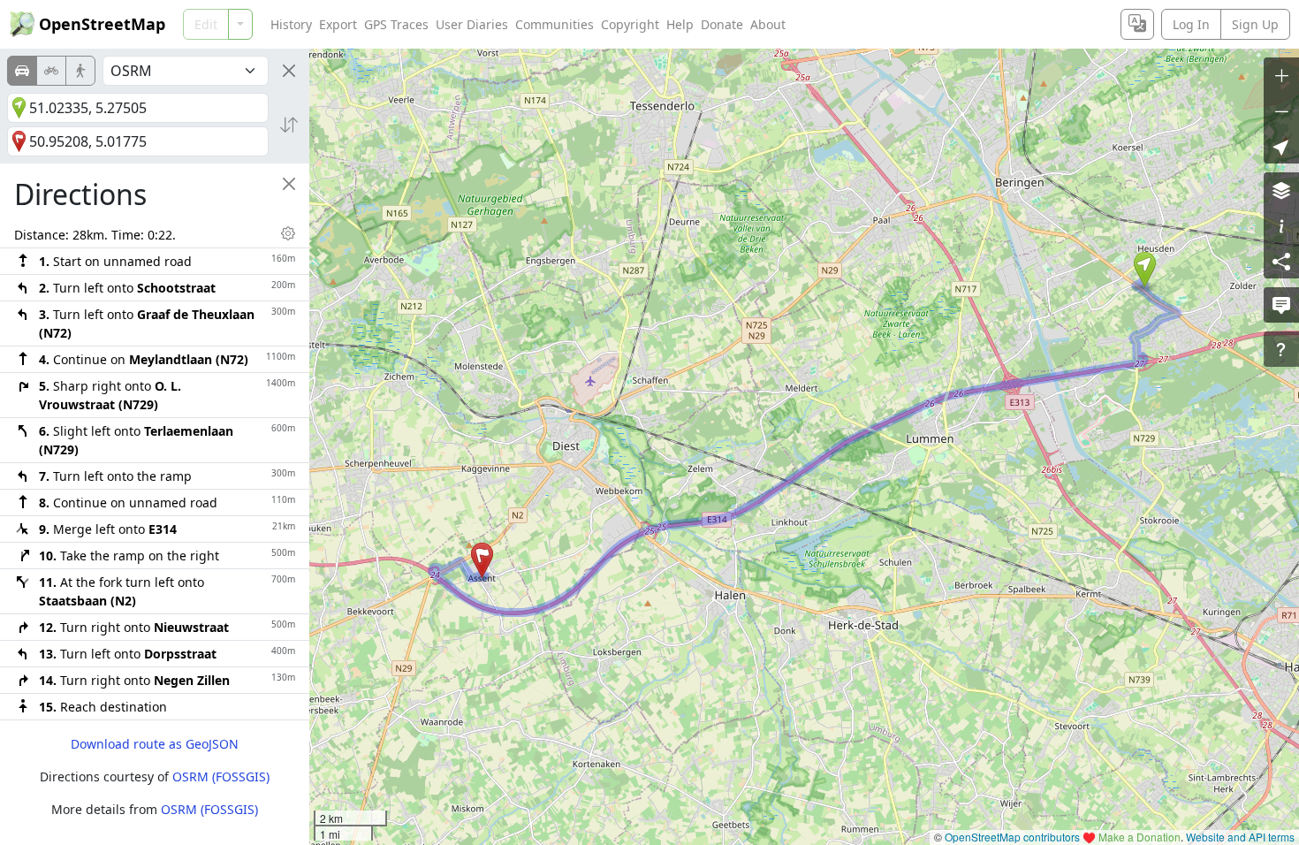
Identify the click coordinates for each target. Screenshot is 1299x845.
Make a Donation (1139, 836)
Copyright (630, 24)
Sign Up (1255, 24)
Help (680, 24)
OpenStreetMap (102, 23)
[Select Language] (1137, 24)
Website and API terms (1240, 836)
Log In (1191, 24)
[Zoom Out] (1281, 110)
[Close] (289, 70)
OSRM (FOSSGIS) (221, 776)
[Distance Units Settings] (288, 233)
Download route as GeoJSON (155, 743)
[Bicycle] (51, 71)
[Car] (22, 71)
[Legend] (1281, 225)
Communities (554, 24)
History (291, 24)
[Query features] (1281, 349)
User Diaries (472, 24)
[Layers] (1281, 190)
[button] (1145, 269)
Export (338, 24)
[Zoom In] (1281, 75)
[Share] (1281, 260)
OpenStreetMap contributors (1012, 836)
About (768, 24)
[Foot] (80, 71)
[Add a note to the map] (1281, 305)
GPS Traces (396, 24)
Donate (722, 24)
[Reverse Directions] (289, 124)
